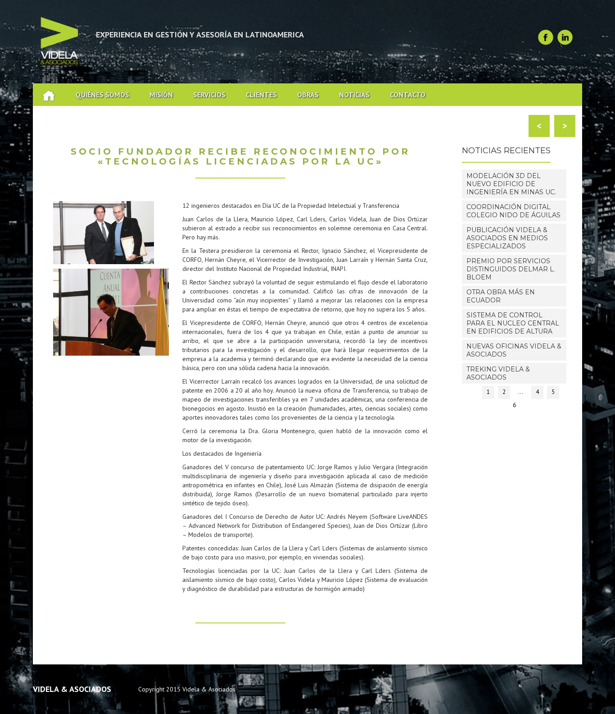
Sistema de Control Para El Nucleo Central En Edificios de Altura (512, 323)
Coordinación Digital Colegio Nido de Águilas (513, 211)
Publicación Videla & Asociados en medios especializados (507, 238)
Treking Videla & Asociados (498, 373)
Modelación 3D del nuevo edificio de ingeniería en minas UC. (511, 184)
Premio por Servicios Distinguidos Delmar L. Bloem (510, 269)
